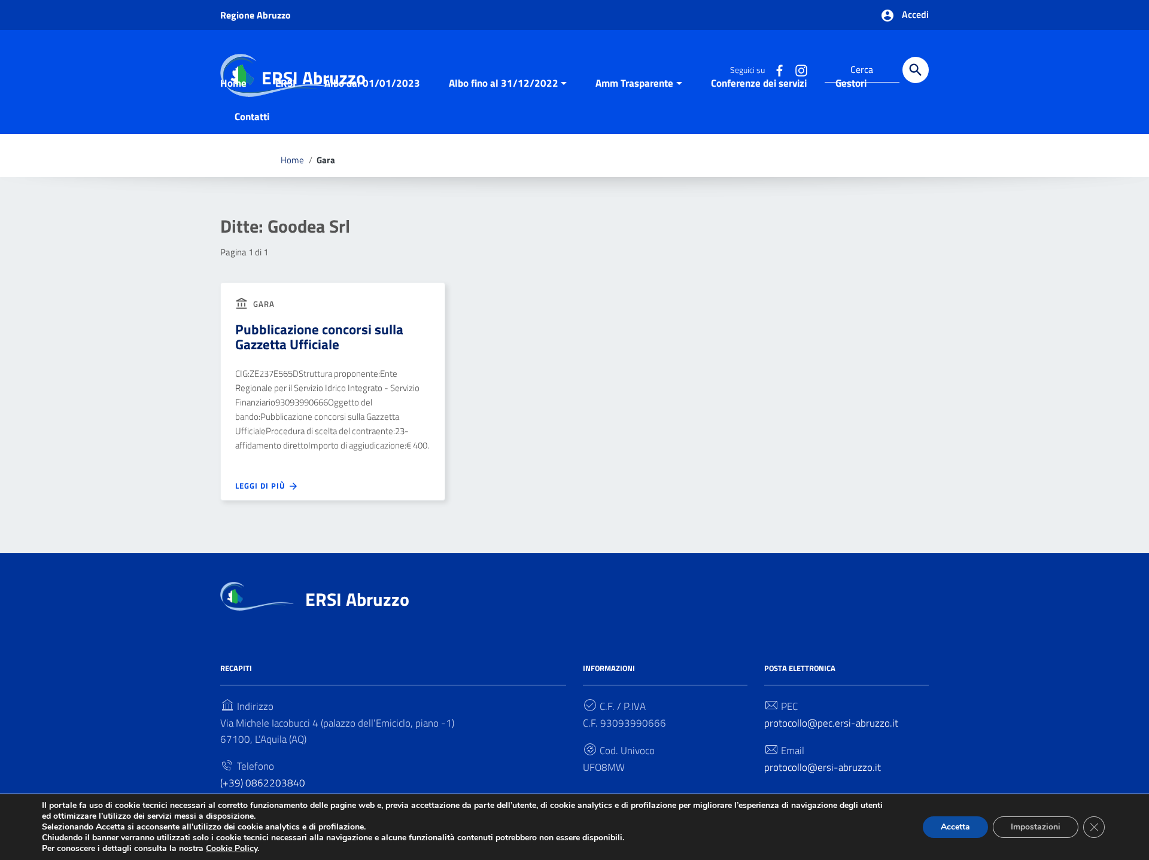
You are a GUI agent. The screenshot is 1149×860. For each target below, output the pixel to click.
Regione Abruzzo (255, 15)
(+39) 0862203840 (262, 783)
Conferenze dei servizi (759, 83)
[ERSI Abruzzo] (257, 595)
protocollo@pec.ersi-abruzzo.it (831, 723)
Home (233, 83)
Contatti (252, 116)
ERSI (285, 83)
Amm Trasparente (634, 83)
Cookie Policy (231, 848)
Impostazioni (1035, 826)
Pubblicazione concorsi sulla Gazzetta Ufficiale (319, 337)
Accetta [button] (955, 826)
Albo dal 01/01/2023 (372, 83)
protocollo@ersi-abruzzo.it (822, 767)
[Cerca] (915, 70)
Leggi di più (261, 486)
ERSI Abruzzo (357, 599)
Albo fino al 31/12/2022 (503, 83)
